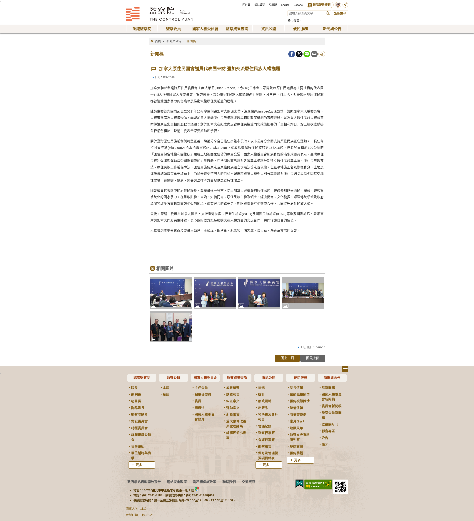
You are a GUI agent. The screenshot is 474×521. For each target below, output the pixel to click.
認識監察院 (141, 378)
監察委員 (173, 378)
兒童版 (273, 4)
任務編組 (137, 446)
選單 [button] (345, 369)
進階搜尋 (340, 13)
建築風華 (296, 428)
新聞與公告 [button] (332, 29)
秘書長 (136, 401)
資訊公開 (268, 378)
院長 (134, 388)
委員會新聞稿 (332, 406)
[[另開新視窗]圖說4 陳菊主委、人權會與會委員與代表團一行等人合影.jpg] (303, 293)
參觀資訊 (296, 446)
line (306, 54)
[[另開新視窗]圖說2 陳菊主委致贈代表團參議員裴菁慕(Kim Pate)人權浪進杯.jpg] (215, 293)
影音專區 (328, 431)
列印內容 (321, 54)
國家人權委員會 (205, 378)
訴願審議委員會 (141, 437)
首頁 (158, 41)
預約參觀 (296, 453)
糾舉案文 (233, 414)
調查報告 (233, 394)
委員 (198, 401)
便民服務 (300, 378)
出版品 (263, 408)
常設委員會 (139, 421)
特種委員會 (139, 428)
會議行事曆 (266, 440)
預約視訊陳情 (300, 401)
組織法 (200, 408)
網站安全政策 (177, 482)
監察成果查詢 (237, 378)
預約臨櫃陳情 (300, 394)
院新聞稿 (328, 388)
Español (298, 4)
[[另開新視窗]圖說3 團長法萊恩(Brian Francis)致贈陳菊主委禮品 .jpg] (259, 293)
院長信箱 (296, 388)
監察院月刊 (330, 424)
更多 (139, 465)
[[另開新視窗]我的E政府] (299, 484)
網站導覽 (259, 4)
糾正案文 (233, 401)
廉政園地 (264, 401)
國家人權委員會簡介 (205, 417)
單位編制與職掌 (141, 455)
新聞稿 (191, 41)
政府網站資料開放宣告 (144, 482)
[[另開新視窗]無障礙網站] (318, 485)
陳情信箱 (296, 408)
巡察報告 (264, 446)
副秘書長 (137, 408)
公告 (325, 438)
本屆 (166, 388)
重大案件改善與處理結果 (236, 423)
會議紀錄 (264, 426)
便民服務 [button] (300, 29)
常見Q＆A (297, 421)
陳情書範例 (298, 414)
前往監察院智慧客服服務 (338, 5)
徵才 (325, 444)
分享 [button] (345, 5)
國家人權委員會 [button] (205, 29)
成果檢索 (233, 388)
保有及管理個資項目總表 (268, 455)
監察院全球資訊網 (159, 14)
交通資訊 (248, 482)
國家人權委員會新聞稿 (332, 397)
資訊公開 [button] (268, 29)
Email (314, 54)
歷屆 (166, 394)
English (285, 4)
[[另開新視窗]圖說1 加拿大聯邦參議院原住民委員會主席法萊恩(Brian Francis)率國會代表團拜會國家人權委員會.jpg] (171, 293)
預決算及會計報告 (268, 417)
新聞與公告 (173, 41)
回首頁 (246, 4)
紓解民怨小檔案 (236, 435)
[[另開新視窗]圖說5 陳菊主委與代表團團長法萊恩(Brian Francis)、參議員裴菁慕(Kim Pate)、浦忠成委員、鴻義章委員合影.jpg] (171, 326)
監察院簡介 (139, 414)
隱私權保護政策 (204, 482)
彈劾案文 (233, 408)
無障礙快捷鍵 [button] (322, 4)
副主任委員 (203, 394)
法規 (261, 388)
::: (1, 2)
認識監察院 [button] (142, 29)
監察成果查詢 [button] (237, 29)
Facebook (291, 54)
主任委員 (201, 388)
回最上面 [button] (312, 358)
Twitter (299, 54)
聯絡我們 (229, 482)
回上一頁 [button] (287, 358)
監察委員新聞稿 (332, 415)
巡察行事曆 (266, 433)
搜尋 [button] (327, 13)
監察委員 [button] (173, 29)
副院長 (136, 394)
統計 (261, 394)
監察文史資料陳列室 (300, 437)
